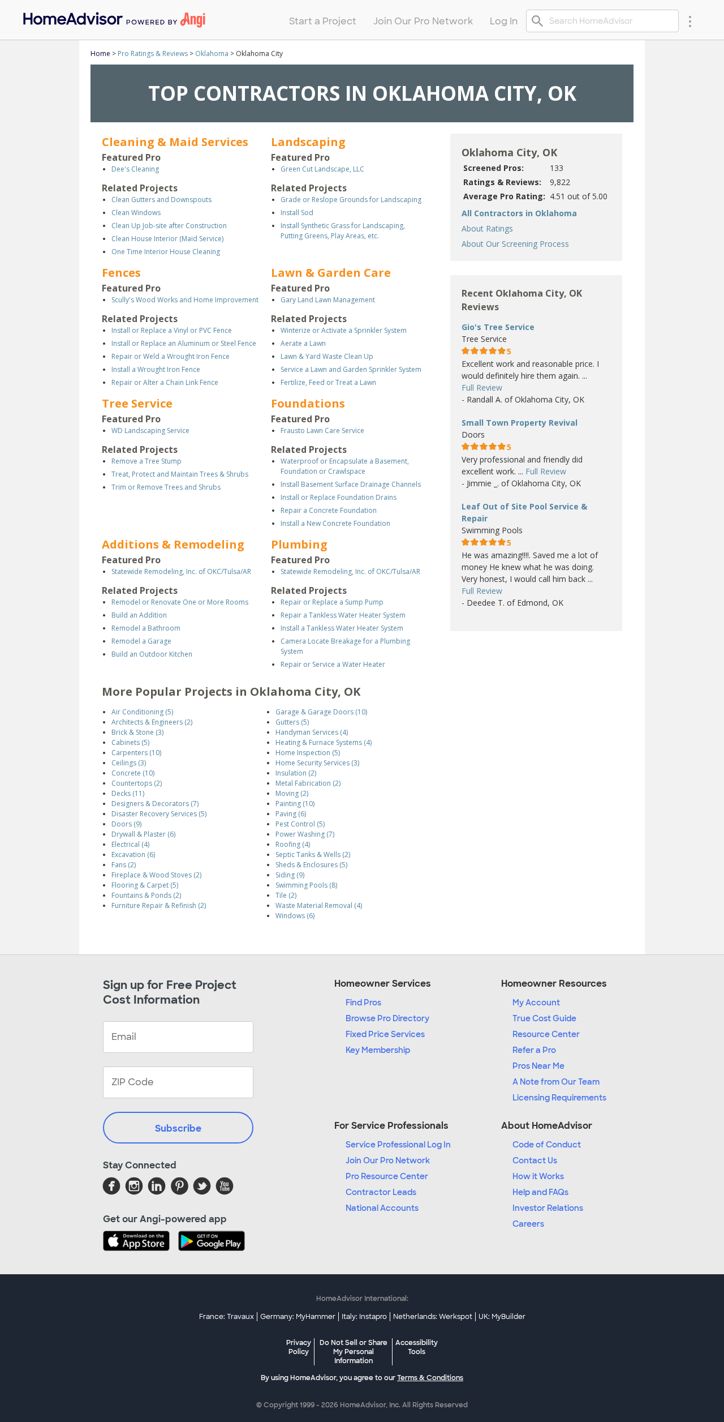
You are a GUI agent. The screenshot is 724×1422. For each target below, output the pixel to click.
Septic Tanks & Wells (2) (312, 854)
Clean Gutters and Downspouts (161, 199)
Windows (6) (294, 915)
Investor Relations (547, 1208)
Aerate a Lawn (303, 343)
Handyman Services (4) (311, 732)
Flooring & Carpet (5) (144, 885)
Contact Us (534, 1160)
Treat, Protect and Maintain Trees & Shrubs (179, 474)
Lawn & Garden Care (331, 272)
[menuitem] (113, 17)
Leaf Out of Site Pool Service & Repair (524, 512)
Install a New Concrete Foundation (335, 523)
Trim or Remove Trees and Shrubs (166, 487)
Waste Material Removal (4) (318, 905)
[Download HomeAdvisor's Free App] (140, 1242)
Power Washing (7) (304, 834)
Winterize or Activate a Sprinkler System (344, 330)
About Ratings (487, 228)
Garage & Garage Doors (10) (321, 712)
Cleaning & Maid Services (175, 141)
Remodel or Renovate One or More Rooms (179, 602)
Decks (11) (127, 793)
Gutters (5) (292, 722)
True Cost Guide (544, 1018)
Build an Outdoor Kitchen (151, 654)
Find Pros (363, 1002)
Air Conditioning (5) (142, 712)
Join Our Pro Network (388, 1160)
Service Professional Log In (398, 1145)
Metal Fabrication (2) (308, 783)
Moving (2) (291, 793)
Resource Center (546, 1034)
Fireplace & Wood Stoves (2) (156, 875)
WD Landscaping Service (150, 430)
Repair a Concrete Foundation (329, 510)
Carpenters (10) (136, 752)
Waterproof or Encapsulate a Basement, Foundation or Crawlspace (345, 466)
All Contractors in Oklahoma (519, 213)
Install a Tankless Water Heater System (342, 628)
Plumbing (299, 544)
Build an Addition (139, 615)
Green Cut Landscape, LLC (322, 169)
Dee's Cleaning (135, 169)
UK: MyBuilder (502, 1316)
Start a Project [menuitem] (322, 21)
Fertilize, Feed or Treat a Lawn (328, 382)
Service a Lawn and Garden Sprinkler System (351, 369)
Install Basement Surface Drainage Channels (351, 484)
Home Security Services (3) (317, 763)
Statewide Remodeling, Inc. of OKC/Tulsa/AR (181, 571)
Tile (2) (285, 895)
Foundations (308, 403)
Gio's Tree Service (498, 327)
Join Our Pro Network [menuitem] (423, 21)
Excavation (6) (133, 854)
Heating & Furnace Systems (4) (323, 742)
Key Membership (378, 1050)
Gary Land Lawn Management (328, 300)
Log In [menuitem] (504, 21)
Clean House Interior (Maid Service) (167, 238)
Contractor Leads (381, 1192)
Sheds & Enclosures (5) (311, 865)
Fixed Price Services (385, 1034)
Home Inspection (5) (307, 752)
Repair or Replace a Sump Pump (332, 602)
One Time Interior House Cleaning (165, 251)
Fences (121, 272)
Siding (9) (289, 875)
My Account (536, 1002)
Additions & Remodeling (173, 544)
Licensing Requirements (559, 1098)
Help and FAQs (540, 1192)
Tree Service (137, 403)
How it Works (538, 1176)
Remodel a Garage (141, 641)
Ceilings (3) (128, 763)
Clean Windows (136, 212)
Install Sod (297, 212)
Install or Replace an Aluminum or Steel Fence (183, 343)
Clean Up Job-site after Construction (169, 225)
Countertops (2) (136, 783)
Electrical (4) (130, 844)
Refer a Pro (534, 1050)
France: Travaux (226, 1316)
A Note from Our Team (556, 1082)
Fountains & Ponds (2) (146, 895)
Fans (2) (123, 865)
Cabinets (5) (130, 742)
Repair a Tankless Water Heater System (343, 615)
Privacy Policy (298, 1347)
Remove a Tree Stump (146, 461)
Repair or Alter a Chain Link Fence (164, 382)
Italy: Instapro (364, 1316)
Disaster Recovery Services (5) (158, 814)
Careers (528, 1224)
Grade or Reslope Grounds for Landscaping (351, 199)
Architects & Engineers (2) (151, 722)
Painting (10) (294, 803)
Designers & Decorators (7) (155, 803)
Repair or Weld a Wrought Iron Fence (170, 356)
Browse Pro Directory (387, 1018)
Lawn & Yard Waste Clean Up (327, 356)
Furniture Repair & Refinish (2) (158, 905)
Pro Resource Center (387, 1176)
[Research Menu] (690, 21)
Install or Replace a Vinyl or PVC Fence (171, 330)
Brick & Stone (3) (137, 732)
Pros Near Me (538, 1066)
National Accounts (382, 1208)
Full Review (482, 387)
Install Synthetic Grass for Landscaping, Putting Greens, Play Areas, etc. (343, 231)
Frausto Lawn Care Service (322, 430)
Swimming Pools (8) (306, 885)
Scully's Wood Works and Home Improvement (184, 300)
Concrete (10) (132, 773)
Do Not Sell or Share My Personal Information (353, 1351)
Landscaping (308, 141)
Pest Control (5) (300, 824)
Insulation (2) (295, 773)
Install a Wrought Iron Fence (155, 369)
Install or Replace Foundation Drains (339, 497)
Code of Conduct (546, 1145)
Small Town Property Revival (520, 422)
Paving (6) (290, 814)
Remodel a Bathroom (145, 628)
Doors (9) (126, 824)
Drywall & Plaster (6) (143, 834)
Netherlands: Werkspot (432, 1316)
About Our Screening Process (515, 243)
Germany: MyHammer (297, 1316)
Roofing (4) (292, 844)
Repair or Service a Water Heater (333, 664)
